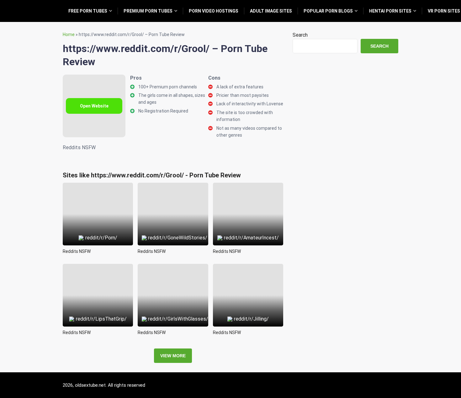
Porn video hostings (213, 10)
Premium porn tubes (148, 10)
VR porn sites (444, 10)
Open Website (94, 105)
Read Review (98, 199)
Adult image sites (271, 10)
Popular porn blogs (328, 10)
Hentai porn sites (390, 10)
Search (300, 35)
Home (69, 34)
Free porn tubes (87, 10)
